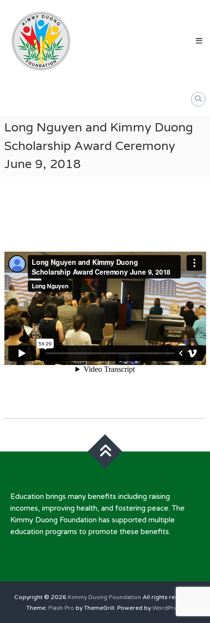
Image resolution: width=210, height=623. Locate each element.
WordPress (167, 607)
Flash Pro (61, 607)
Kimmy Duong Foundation (104, 597)
